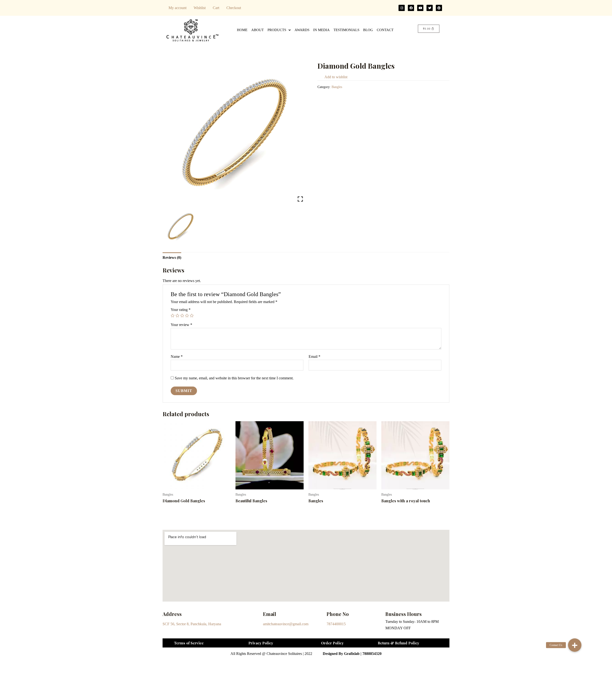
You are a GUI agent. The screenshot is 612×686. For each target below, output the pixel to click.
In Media (321, 30)
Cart (216, 8)
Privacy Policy (260, 643)
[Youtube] (420, 8)
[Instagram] (402, 8)
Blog (368, 30)
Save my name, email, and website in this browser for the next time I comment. (234, 378)
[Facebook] (411, 8)
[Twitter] (429, 8)
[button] (574, 645)
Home (242, 30)
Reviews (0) (172, 257)
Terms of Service (189, 643)
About (257, 30)
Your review (181, 325)
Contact (385, 30)
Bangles (337, 87)
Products (277, 30)
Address (172, 614)
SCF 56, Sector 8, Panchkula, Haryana (192, 624)
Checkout (233, 8)
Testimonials (346, 30)
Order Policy (332, 643)
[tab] (172, 257)
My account (177, 8)
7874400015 (336, 624)
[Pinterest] (439, 8)
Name (177, 356)
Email (314, 356)
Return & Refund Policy (398, 643)
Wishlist (200, 8)
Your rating (181, 310)
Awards (302, 30)
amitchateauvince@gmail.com (285, 624)
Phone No (338, 614)
